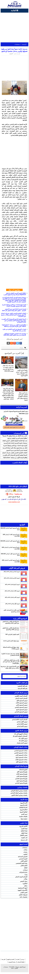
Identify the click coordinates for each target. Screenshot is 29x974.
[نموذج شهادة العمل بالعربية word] (24, 642)
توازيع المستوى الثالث (21, 774)
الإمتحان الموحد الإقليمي (21, 696)
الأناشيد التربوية (23, 826)
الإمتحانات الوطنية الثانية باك (20, 736)
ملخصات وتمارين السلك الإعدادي (19, 793)
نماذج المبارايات (23, 872)
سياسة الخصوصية (12, 962)
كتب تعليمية (24, 837)
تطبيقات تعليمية (23, 816)
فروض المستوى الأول (21, 700)
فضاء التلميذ (24, 828)
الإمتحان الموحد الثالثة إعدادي (19, 719)
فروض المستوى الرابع (21, 709)
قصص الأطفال (23, 835)
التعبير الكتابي (23, 892)
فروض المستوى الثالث (21, 702)
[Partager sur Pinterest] (14, 343)
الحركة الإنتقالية (23, 807)
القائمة (13, 10)
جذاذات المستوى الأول (21, 762)
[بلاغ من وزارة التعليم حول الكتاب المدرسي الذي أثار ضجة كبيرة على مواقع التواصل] (24, 662)
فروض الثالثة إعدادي (22, 724)
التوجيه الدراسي (23, 858)
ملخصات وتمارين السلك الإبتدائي (19, 790)
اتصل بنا (17, 959)
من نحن (22, 959)
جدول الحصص (23, 881)
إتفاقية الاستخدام (20, 962)
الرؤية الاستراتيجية (22, 888)
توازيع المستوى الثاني (21, 776)
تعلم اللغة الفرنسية (22, 688)
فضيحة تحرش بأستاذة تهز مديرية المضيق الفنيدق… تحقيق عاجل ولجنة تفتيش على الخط (14, 309)
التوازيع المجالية (23, 769)
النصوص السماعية (22, 856)
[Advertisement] (14, 27)
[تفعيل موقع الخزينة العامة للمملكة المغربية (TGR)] (24, 649)
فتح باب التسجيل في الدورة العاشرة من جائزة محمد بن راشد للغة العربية (14, 330)
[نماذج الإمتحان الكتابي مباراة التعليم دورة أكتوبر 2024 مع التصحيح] (24, 623)
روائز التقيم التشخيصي (21, 863)
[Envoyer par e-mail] (8, 343)
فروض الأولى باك (23, 738)
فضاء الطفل (24, 833)
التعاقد (25, 867)
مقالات (25, 879)
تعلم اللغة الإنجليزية (22, 686)
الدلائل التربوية (23, 809)
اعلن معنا (3, 959)
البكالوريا (25, 883)
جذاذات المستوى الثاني (21, 755)
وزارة (26, 874)
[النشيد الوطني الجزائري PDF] (24, 636)
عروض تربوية (24, 818)
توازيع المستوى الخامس (21, 778)
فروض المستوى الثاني (21, 705)
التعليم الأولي (24, 861)
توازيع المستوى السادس (21, 783)
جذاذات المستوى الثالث (21, 759)
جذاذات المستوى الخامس (20, 753)
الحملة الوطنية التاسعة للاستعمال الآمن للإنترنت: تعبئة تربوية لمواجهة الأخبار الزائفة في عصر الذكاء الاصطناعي (13, 320)
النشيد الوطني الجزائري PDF (12, 634)
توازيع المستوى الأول (22, 771)
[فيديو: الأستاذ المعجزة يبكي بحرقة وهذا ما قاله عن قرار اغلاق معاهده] (24, 668)
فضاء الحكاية (24, 831)
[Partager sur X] (17, 343)
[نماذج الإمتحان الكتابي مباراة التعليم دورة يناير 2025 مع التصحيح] (24, 630)
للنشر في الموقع (10, 959)
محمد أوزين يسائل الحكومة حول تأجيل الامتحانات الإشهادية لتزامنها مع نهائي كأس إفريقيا (22, 396)
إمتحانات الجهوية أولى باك (20, 734)
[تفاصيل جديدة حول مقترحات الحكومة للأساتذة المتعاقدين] (24, 655)
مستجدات (21, 347)
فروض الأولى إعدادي (22, 721)
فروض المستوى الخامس (21, 707)
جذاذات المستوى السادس (20, 750)
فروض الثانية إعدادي (22, 726)
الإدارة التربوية (23, 805)
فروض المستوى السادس (21, 711)
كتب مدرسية (24, 839)
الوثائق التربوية (23, 812)
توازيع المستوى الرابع (22, 780)
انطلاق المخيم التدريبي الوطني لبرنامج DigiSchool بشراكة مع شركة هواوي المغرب (14, 293)
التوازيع (25, 854)
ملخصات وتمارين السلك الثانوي (19, 795)
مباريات (25, 852)
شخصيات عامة (23, 897)
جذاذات (25, 849)
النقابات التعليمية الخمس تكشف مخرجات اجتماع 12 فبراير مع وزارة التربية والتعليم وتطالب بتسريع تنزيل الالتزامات (13, 315)
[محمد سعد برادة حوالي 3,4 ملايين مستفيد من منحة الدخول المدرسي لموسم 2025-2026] (7, 360)
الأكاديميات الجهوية (22, 890)
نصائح (25, 885)
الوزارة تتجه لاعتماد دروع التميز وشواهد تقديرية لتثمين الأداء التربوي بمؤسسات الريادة (14, 305)
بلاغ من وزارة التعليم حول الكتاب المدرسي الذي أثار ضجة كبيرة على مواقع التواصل (11, 661)
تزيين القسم (24, 814)
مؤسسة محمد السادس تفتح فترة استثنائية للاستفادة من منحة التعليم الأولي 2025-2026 (15, 334)
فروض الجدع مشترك (22, 743)
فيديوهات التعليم (23, 894)
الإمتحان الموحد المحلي (21, 698)
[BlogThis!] (11, 343)
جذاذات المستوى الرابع (21, 757)
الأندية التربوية (23, 803)
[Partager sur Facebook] (20, 343)
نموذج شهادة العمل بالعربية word (11, 640)
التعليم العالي (24, 865)
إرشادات (25, 870)
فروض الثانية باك (23, 740)
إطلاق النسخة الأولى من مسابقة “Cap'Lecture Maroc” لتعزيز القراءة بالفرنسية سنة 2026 (14, 325)
